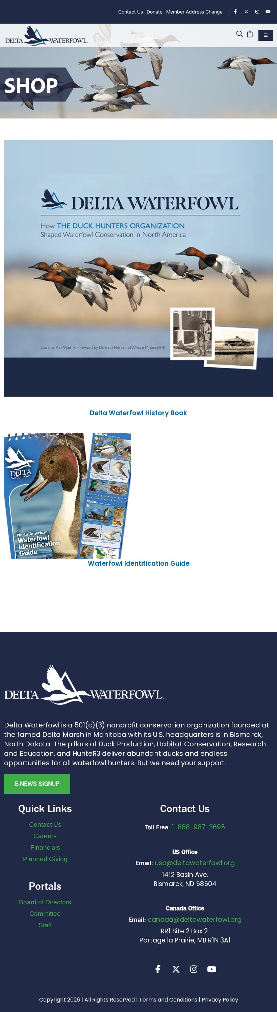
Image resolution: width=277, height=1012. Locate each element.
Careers (45, 836)
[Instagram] (257, 12)
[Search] (239, 34)
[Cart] (250, 34)
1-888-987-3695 (198, 827)
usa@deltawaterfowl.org (195, 863)
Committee (45, 913)
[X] (176, 969)
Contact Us (130, 12)
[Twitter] (246, 12)
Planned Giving (45, 858)
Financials (45, 847)
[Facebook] (235, 12)
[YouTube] (268, 12)
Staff (45, 925)
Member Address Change (194, 12)
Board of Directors (45, 902)
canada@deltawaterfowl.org (195, 919)
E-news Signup (37, 784)
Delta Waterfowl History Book (138, 413)
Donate (154, 12)
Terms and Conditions (168, 1000)
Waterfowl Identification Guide (139, 563)
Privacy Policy (220, 1000)
